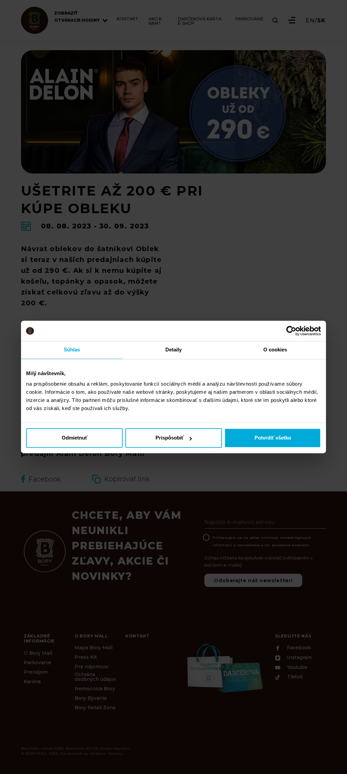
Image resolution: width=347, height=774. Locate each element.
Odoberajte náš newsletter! (253, 580)
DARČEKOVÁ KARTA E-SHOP (200, 21)
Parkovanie (38, 662)
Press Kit (86, 657)
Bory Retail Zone (95, 707)
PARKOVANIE (250, 19)
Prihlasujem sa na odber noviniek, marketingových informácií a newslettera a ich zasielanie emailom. (261, 541)
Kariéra (32, 681)
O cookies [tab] (275, 349)
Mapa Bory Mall (94, 647)
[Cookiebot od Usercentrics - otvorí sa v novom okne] (291, 331)
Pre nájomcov (91, 666)
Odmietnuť (74, 438)
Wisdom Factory (106, 753)
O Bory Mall (38, 653)
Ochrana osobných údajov (95, 676)
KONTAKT (127, 19)
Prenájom (36, 672)
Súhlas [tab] (72, 349)
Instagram (299, 657)
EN (310, 20)
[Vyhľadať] (275, 20)
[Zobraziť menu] (291, 20)
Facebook (298, 648)
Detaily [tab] (173, 349)
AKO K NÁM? (155, 21)
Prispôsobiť (170, 438)
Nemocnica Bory (95, 688)
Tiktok (294, 677)
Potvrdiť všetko (272, 438)
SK (321, 20)
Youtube (296, 667)
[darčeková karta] (224, 667)
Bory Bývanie (91, 698)
